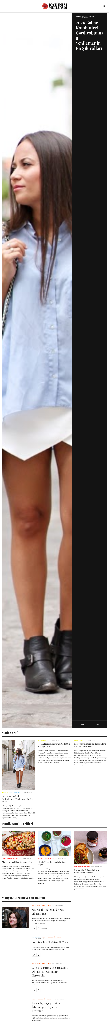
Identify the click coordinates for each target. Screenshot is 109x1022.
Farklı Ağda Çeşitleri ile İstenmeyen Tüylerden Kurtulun (46, 1007)
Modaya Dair (6, 792)
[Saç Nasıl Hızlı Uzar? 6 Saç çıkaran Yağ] (15, 917)
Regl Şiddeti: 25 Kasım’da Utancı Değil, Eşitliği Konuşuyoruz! (89, 32)
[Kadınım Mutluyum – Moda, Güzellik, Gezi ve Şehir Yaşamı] (54, 6)
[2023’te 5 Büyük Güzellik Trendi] (34, 955)
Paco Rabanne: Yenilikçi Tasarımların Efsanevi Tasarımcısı (90, 745)
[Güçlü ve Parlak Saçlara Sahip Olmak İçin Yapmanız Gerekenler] (34, 990)
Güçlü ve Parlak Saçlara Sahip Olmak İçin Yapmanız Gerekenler (50, 971)
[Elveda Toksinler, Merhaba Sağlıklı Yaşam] (54, 843)
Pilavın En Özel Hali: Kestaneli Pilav (17, 862)
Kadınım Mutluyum (82, 16)
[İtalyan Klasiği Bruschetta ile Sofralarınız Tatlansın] (90, 847)
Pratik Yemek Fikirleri (10, 858)
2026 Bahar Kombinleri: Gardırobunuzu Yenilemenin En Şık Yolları (17, 799)
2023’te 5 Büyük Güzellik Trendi (51, 942)
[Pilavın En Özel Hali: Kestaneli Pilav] (18, 843)
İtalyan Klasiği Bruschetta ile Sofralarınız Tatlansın (86, 871)
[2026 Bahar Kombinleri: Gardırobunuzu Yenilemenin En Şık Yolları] (18, 765)
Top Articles (15, 792)
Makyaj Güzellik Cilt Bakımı (41, 905)
